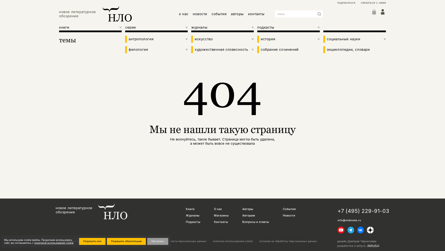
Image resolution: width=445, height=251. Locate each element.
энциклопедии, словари (348, 49)
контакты (256, 14)
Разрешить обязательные (126, 241)
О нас (218, 209)
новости (200, 14)
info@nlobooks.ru (349, 220)
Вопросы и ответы (255, 222)
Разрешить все (92, 241)
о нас (183, 14)
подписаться (346, 2)
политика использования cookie (233, 241)
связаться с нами (373, 2)
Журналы (192, 215)
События (289, 209)
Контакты (221, 222)
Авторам (248, 215)
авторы (237, 14)
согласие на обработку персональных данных (288, 241)
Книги (190, 209)
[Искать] (319, 14)
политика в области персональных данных (180, 241)
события (219, 14)
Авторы (247, 209)
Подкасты (193, 222)
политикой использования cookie (53, 242)
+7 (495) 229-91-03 (363, 211)
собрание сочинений (280, 49)
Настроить (157, 241)
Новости (289, 215)
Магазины (221, 215)
